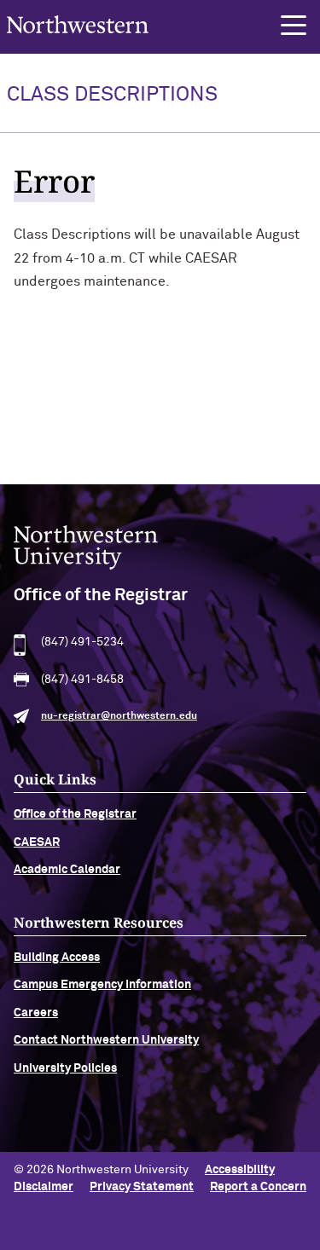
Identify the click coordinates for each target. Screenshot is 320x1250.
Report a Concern (258, 1187)
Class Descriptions (112, 94)
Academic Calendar (67, 870)
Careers (36, 1013)
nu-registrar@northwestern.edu (119, 716)
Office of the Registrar (75, 814)
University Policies (65, 1068)
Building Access (57, 958)
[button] (293, 25)
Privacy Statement (142, 1187)
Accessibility (240, 1170)
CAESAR (37, 842)
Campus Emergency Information (102, 985)
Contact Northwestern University (106, 1040)
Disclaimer (43, 1187)
